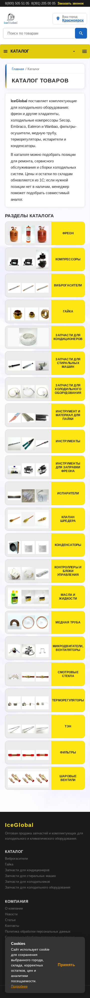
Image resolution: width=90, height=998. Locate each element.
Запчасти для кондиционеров (27, 870)
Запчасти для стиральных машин (30, 876)
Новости (11, 914)
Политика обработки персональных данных (37, 931)
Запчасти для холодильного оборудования (37, 887)
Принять (66, 965)
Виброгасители (16, 858)
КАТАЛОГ (19, 51)
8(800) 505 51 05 (17, 3)
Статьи (10, 920)
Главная (18, 69)
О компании (14, 908)
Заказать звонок (71, 3)
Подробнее (19, 986)
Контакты (12, 926)
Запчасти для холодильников (27, 881)
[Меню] (84, 51)
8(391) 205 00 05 (43, 3)
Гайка (9, 864)
